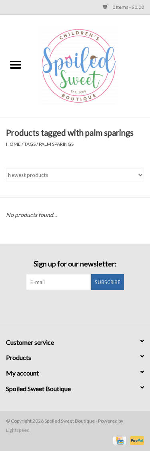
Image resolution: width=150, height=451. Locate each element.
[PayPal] (135, 440)
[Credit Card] (118, 440)
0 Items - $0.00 (128, 7)
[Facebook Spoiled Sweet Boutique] (68, 306)
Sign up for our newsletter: (75, 264)
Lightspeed (18, 430)
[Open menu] (15, 64)
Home (13, 144)
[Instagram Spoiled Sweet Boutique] (82, 306)
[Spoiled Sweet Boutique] (91, 65)
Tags (30, 144)
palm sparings (56, 144)
